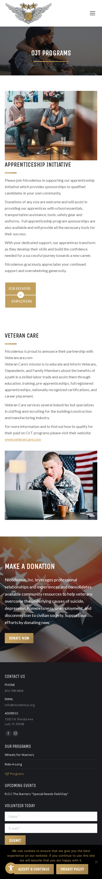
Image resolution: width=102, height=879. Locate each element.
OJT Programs (14, 774)
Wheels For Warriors (19, 755)
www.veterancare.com (23, 439)
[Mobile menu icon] (92, 13)
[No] (96, 862)
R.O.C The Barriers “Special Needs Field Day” (36, 794)
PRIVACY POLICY (72, 869)
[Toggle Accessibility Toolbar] (11, 868)
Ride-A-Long (13, 764)
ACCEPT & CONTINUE (34, 869)
